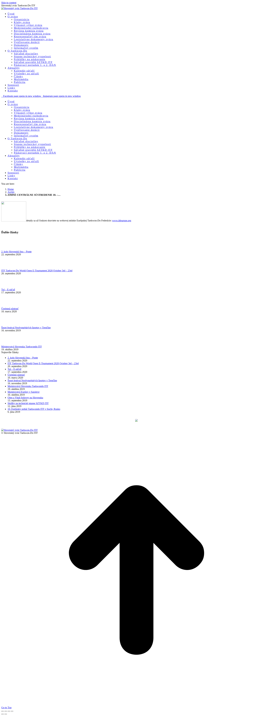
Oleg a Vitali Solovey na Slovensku (25, 397)
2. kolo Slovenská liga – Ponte (16, 251)
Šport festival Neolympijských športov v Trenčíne (26, 327)
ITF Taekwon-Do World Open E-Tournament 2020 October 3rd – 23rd (36, 270)
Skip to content (8, 2)
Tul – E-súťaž (8, 289)
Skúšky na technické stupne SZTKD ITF (28, 403)
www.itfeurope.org (121, 220)
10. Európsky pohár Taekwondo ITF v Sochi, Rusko (34, 409)
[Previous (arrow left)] (2, 714)
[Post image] (10, 248)
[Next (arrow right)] (5, 714)
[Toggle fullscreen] (9, 711)
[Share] (5, 711)
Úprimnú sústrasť (10, 308)
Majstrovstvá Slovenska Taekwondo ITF (21, 346)
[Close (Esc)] (2, 711)
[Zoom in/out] (12, 711)
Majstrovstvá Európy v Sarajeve (23, 392)
